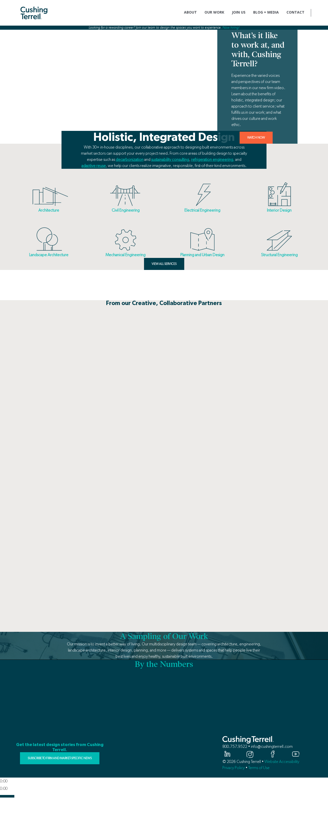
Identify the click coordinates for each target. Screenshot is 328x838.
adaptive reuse (93, 165)
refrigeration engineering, (212, 159)
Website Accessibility (281, 761)
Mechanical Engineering (126, 254)
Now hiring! (231, 27)
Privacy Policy (233, 767)
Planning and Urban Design (202, 254)
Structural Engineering (279, 254)
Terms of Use (259, 767)
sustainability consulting (170, 159)
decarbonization (130, 159)
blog (172, 279)
